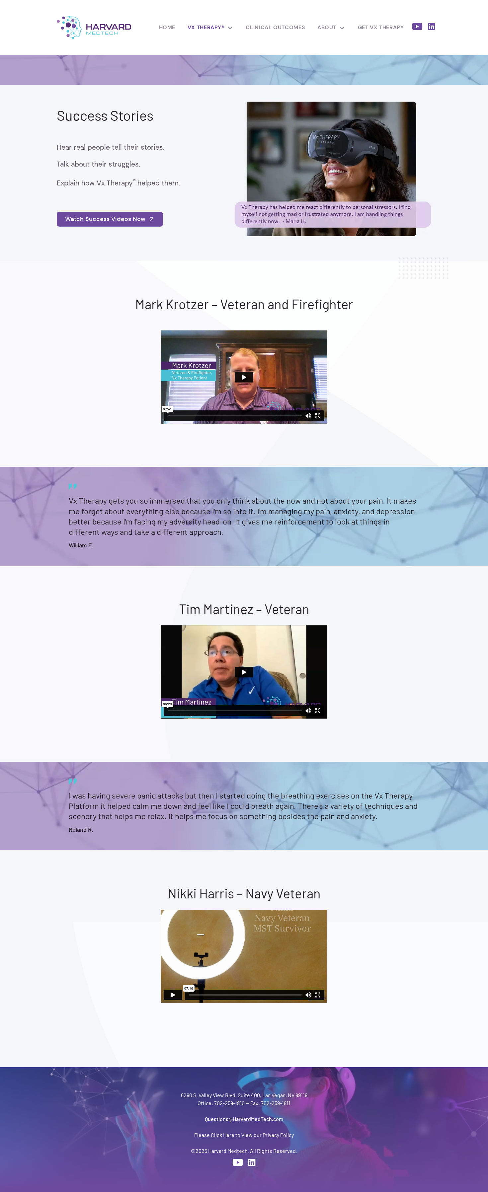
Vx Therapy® (206, 27)
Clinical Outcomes (275, 27)
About (326, 27)
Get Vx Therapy (381, 27)
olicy (288, 1135)
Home (167, 27)
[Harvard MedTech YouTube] (417, 28)
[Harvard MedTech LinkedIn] (431, 28)
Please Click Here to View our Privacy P (238, 1135)
